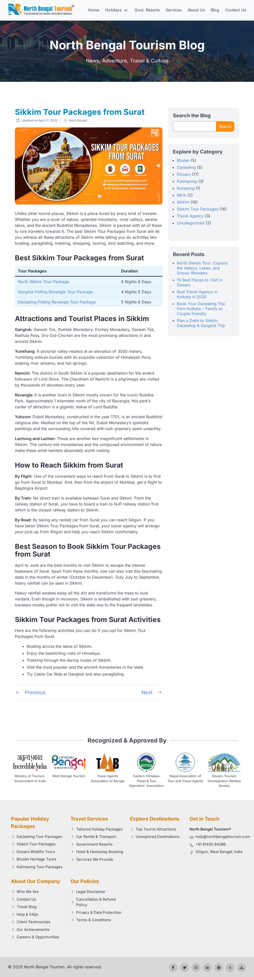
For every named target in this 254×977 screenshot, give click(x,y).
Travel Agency (190, 215)
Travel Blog (26, 906)
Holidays (113, 9)
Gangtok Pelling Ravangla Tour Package (55, 291)
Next (147, 692)
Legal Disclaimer (90, 891)
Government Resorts (94, 844)
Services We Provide (94, 859)
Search (225, 126)
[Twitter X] (184, 967)
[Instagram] (195, 967)
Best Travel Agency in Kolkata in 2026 (197, 294)
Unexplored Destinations (157, 836)
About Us (196, 9)
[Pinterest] (218, 967)
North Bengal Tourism (44, 966)
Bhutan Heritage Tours (36, 859)
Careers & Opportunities (38, 937)
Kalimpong (187, 181)
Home (93, 9)
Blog (215, 9)
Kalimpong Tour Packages (40, 866)
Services (174, 9)
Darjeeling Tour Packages (39, 836)
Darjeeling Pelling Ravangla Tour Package (57, 301)
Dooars (183, 174)
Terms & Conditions (93, 920)
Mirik (181, 195)
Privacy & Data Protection (98, 912)
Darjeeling (186, 167)
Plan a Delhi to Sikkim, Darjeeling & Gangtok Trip (201, 323)
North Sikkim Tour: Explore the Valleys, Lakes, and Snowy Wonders (202, 268)
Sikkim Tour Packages (197, 209)
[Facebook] (173, 967)
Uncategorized (190, 222)
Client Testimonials (33, 921)
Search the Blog (192, 115)
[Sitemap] (241, 967)
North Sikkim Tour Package (43, 281)
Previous (34, 692)
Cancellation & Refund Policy (96, 902)
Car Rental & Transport (96, 836)
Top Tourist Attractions (156, 829)
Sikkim (183, 202)
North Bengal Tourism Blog (127, 45)
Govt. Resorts (147, 9)
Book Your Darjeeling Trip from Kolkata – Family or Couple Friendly (201, 308)
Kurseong (185, 188)
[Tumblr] (230, 967)
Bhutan (183, 160)
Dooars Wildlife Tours (36, 851)
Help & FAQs (27, 914)
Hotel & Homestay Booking (99, 851)
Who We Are (28, 891)
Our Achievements (33, 929)
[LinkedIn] (207, 967)
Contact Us (235, 9)
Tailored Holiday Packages (99, 829)
